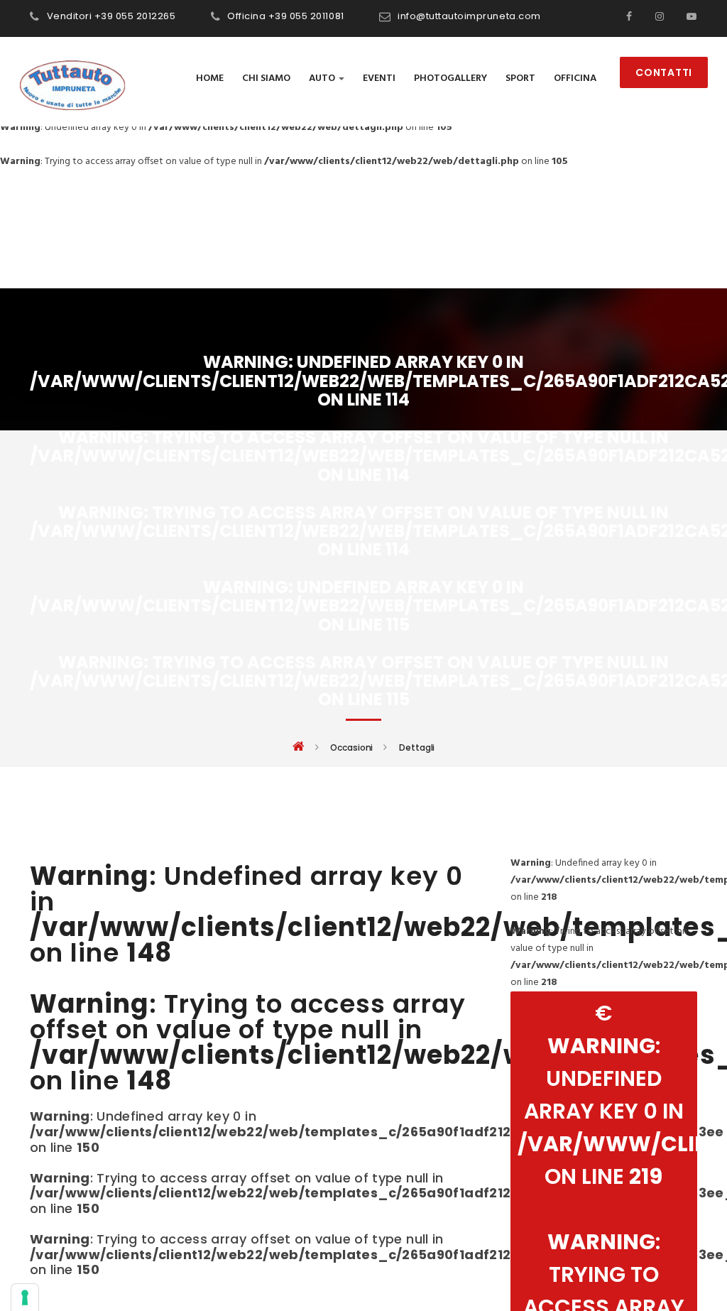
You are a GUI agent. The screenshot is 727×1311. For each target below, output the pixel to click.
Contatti (663, 72)
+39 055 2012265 (135, 16)
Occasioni (351, 748)
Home (210, 78)
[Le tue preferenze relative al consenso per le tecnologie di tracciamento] (24, 1297)
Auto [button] (323, 78)
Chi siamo (266, 78)
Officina (575, 78)
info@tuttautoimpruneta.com (469, 16)
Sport (520, 78)
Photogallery (450, 78)
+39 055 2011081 (306, 16)
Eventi (379, 78)
